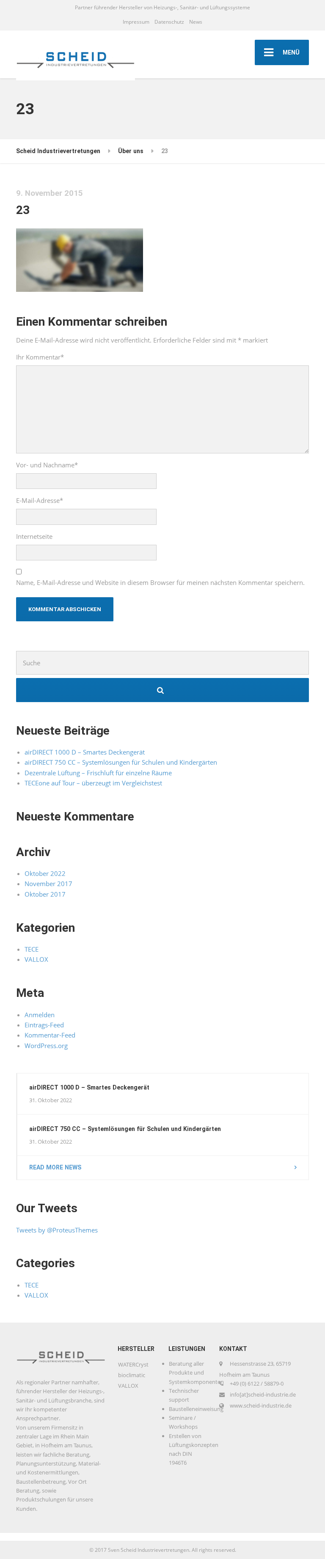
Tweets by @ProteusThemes (57, 1230)
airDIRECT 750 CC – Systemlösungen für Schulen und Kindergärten (121, 762)
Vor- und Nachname (47, 465)
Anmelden (40, 1014)
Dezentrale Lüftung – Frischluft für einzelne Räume (98, 773)
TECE (32, 949)
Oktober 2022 (45, 873)
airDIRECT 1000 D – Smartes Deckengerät (85, 752)
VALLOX (36, 959)
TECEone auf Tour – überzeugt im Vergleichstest (93, 783)
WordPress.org (46, 1045)
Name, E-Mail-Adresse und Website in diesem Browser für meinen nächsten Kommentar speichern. (160, 582)
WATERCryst (133, 1364)
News (195, 21)
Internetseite (34, 536)
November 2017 (48, 883)
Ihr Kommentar (40, 357)
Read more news (55, 1167)
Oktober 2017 (45, 894)
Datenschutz (169, 21)
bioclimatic (131, 1375)
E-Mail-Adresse (39, 500)
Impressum (136, 21)
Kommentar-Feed (50, 1035)
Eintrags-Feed (44, 1025)
